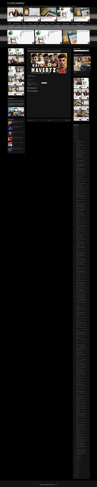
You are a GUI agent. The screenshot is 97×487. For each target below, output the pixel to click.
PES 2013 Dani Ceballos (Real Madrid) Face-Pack (80, 370)
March (77, 468)
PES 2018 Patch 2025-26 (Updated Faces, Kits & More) (18, 148)
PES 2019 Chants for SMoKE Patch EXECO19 (80, 454)
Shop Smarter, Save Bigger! (19, 83)
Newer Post (30, 120)
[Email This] (42, 82)
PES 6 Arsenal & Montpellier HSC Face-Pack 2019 (80, 297)
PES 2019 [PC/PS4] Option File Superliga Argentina (81, 441)
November (77, 456)
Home (49, 120)
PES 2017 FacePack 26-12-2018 (81, 287)
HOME (10, 23)
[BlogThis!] (43, 82)
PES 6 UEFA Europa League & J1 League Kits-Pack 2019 (81, 300)
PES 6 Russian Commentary (80, 439)
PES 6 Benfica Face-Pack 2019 (81, 260)
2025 (76, 128)
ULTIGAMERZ (16, 3)
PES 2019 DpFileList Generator (81, 449)
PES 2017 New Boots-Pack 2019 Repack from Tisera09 (81, 364)
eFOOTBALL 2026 (16, 23)
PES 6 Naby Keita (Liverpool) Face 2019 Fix (80, 399)
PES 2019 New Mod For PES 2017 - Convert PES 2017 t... (81, 196)
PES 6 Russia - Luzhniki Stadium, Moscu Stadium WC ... (81, 302)
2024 (76, 129)
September (78, 459)
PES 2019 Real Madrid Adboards (81, 413)
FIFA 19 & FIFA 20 (66, 23)
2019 (76, 137)
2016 (76, 475)
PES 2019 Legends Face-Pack (80, 225)
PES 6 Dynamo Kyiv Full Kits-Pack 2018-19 (81, 292)
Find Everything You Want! (12, 17)
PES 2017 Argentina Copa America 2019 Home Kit (80, 290)
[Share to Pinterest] (46, 82)
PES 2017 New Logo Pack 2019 (81, 359)
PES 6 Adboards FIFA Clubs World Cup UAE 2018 (80, 391)
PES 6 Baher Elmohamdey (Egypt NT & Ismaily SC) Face (80, 247)
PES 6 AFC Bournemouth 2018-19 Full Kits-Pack (81, 323)
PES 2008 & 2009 (42, 25)
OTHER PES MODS (32, 25)
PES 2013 (58, 23)
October (77, 457)
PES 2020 (30, 23)
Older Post (67, 120)
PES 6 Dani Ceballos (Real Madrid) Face (80, 361)
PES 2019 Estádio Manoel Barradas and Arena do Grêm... (80, 210)
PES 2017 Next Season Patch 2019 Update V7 (80, 380)
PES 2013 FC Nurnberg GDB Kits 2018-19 (80, 378)
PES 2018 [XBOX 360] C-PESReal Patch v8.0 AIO (80, 206)
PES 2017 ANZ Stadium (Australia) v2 (80, 176)
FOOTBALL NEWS (80, 25)
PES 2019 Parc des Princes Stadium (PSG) (80, 156)
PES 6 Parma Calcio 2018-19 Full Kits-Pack (80, 368)
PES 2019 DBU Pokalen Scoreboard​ (80, 432)
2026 (76, 126)
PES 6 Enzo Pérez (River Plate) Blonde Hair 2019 (81, 235)
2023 (76, 131)
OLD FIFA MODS (18, 27)
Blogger (55, 484)
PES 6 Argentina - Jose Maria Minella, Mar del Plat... (80, 415)
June (77, 464)
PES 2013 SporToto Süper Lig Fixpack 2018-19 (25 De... (81, 333)
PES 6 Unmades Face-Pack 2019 (81, 163)
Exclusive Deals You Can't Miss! (46, 17)
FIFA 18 (84, 23)
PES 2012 (19, 25)
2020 (76, 136)
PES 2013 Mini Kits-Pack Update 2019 (80, 428)
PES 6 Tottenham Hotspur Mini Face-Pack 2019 (81, 153)
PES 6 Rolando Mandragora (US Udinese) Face (81, 189)
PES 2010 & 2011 (12, 25)
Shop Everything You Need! (62, 17)
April (77, 467)
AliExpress (9, 19)
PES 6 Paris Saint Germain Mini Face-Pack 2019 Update (81, 347)
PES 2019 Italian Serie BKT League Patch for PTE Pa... (80, 406)
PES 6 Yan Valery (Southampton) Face (79, 186)
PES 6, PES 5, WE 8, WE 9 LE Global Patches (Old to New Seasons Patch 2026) (16, 101)
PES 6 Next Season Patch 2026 (18, 142)
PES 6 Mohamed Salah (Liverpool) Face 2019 (80, 213)
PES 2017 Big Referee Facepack (81, 365)
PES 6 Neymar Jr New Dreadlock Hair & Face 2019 (81, 385)
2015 (76, 477)
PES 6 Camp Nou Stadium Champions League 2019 (80, 259)
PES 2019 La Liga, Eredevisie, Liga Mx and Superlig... (81, 444)
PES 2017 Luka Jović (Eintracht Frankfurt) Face (81, 437)
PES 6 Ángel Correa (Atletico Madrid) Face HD (80, 308)
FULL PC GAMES (56, 25)
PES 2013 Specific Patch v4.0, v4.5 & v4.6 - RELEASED (81, 295)
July (76, 462)
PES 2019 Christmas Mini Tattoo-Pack (80, 276)
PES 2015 (49, 25)
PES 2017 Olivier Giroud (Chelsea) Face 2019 (80, 237)
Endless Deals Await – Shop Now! (80, 17)
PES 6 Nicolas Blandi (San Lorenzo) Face (80, 435)
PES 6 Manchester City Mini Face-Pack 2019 (80, 151)
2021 (76, 134)
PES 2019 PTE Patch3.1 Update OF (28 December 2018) (81, 253)
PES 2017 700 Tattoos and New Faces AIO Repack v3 (81, 263)
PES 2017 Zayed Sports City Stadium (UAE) (80, 171)
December (77, 140)
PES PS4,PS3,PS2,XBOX (75, 23)
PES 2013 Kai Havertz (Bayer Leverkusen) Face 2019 (80, 373)
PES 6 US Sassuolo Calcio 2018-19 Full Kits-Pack (81, 194)
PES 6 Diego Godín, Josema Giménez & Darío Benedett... (81, 451)
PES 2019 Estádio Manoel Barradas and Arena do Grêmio (80, 166)
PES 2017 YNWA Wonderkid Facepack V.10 (80, 286)
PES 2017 (46, 23)
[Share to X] (44, 82)
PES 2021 (24, 23)
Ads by (88, 55)
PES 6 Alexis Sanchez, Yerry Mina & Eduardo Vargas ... (80, 203)
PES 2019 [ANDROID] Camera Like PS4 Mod (81, 313)
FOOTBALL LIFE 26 (65, 25)
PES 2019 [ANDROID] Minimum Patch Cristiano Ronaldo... (80, 255)
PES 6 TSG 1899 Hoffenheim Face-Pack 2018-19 (80, 283)
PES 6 (41, 23)
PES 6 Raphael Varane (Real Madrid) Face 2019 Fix (80, 169)
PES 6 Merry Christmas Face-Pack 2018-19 (80, 383)
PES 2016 (25, 25)
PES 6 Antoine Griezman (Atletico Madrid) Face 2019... (80, 161)
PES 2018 (52, 23)
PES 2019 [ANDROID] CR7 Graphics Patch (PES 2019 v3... (80, 447)
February (77, 470)
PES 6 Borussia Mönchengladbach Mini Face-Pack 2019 (81, 268)
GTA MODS (11, 27)
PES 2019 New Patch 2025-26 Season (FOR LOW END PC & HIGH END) (18, 122)
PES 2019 (36, 23)
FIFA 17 (72, 25)
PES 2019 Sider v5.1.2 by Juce (81, 387)
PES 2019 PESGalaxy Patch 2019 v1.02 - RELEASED (80, 345)
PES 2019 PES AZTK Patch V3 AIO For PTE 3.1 (81, 350)
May (77, 465)
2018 (76, 139)
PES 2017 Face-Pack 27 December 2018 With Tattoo (81, 271)
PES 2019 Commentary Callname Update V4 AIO (80, 396)
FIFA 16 (25, 27)
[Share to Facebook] (45, 82)
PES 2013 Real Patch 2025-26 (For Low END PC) (18, 127)
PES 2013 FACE (35, 84)
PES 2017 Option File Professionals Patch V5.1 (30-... (80, 145)
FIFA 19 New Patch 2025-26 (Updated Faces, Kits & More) (18, 138)
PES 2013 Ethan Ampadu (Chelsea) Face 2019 (80, 242)
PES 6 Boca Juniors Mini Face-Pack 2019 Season (81, 184)
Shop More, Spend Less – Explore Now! (31, 17)
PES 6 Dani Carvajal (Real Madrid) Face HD (80, 352)
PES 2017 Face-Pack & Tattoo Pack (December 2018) (80, 425)
